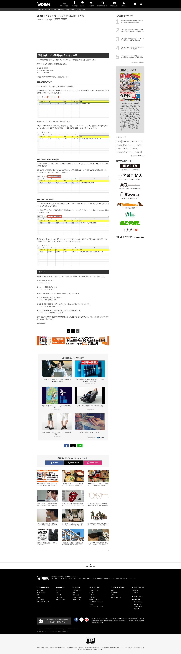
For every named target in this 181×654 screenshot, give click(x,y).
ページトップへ (90, 566)
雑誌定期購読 (103, 620)
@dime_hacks (94, 462)
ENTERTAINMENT (119, 587)
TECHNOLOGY (44, 587)
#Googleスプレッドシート (124, 152)
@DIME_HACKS (74, 462)
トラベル (91, 595)
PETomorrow (138, 606)
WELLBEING (137, 604)
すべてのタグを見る (137, 155)
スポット (113, 590)
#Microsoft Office (137, 141)
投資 (74, 592)
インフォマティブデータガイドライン (119, 618)
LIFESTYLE (95, 587)
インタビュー (59, 597)
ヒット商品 (59, 595)
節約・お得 (76, 595)
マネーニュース (77, 599)
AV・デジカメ (40, 590)
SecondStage (138, 602)
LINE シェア (79, 445)
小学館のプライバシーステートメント (118, 620)
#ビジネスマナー (129, 145)
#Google (119, 145)
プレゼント (135, 592)
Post (73, 445)
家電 (38, 595)
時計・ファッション (94, 599)
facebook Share (66, 445)
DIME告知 (135, 590)
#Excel (57, 20)
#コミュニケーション (123, 148)
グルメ (91, 592)
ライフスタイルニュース (96, 606)
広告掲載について (133, 620)
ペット (91, 604)
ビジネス (44, 10)
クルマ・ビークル (94, 590)
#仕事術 (64, 20)
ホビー (113, 595)
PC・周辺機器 (40, 599)
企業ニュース (138, 596)
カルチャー (114, 592)
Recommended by (92, 437)
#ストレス (138, 152)
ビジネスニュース (61, 599)
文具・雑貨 (92, 597)
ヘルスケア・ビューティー (96, 601)
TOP (38, 10)
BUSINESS (60, 587)
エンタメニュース (116, 597)
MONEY (77, 587)
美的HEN (136, 609)
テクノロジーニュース (43, 601)
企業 (57, 592)
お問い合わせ (133, 618)
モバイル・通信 (41, 592)
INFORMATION (139, 587)
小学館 (97, 620)
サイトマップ (104, 618)
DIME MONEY (77, 590)
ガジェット (40, 597)
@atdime (55, 462)
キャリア (52, 10)
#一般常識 (126, 141)
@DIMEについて (96, 618)
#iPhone (134, 148)
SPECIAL (137, 599)
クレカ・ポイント (77, 597)
